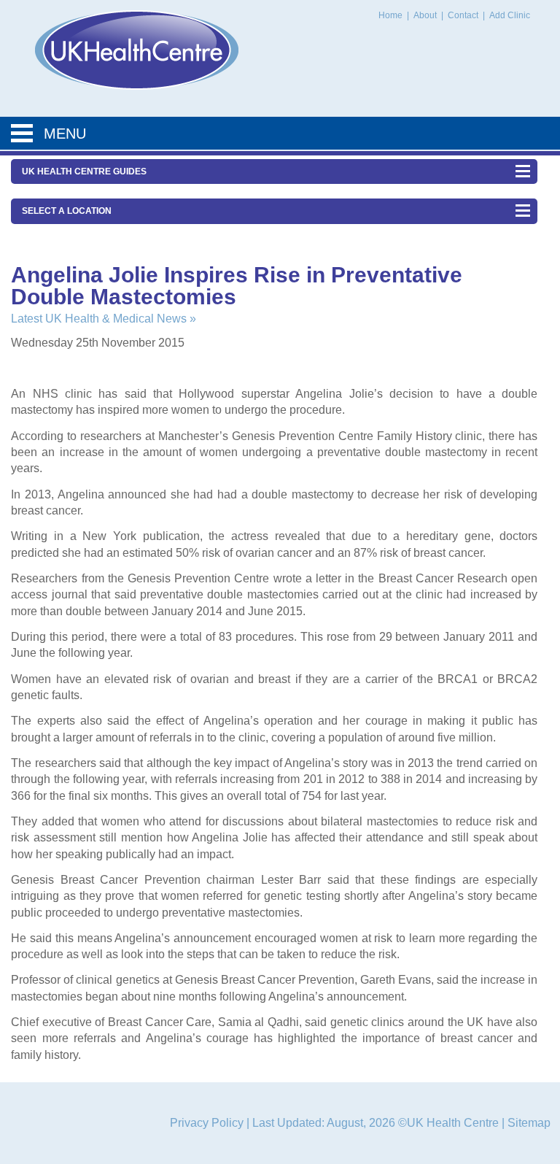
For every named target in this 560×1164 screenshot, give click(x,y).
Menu (65, 134)
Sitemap (529, 1123)
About (426, 15)
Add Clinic (509, 15)
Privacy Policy (207, 1123)
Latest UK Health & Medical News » (103, 318)
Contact (464, 15)
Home (390, 15)
